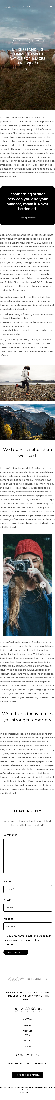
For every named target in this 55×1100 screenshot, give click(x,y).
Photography (21, 41)
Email (7, 900)
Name (7, 881)
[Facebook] (16, 1009)
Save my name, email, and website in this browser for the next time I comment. (27, 940)
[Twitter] (22, 1009)
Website (8, 918)
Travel (38, 41)
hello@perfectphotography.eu (27, 1063)
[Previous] (12, 584)
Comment (10, 835)
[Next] (43, 584)
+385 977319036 (27, 1055)
